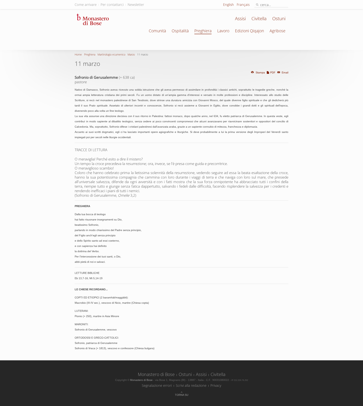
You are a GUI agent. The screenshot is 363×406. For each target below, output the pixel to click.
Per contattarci (112, 4)
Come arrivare (86, 4)
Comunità (157, 30)
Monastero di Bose (156, 374)
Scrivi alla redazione (191, 385)
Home (78, 54)
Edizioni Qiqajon (249, 30)
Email (284, 72)
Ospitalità (180, 30)
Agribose (277, 30)
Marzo (131, 54)
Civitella (259, 18)
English (229, 4)
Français (243, 4)
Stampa (260, 72)
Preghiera (203, 30)
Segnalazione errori (157, 385)
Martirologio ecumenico (111, 54)
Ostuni (278, 18)
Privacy (215, 385)
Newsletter (136, 4)
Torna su (181, 394)
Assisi (240, 18)
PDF (272, 72)
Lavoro (223, 30)
